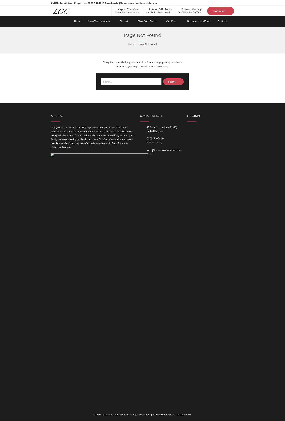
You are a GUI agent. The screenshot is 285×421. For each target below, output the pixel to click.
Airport (124, 21)
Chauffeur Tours (147, 21)
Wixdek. (163, 414)
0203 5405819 (155, 138)
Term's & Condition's (179, 414)
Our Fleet (172, 21)
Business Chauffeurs (199, 21)
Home (77, 21)
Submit (172, 81)
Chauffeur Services (99, 21)
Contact (222, 21)
